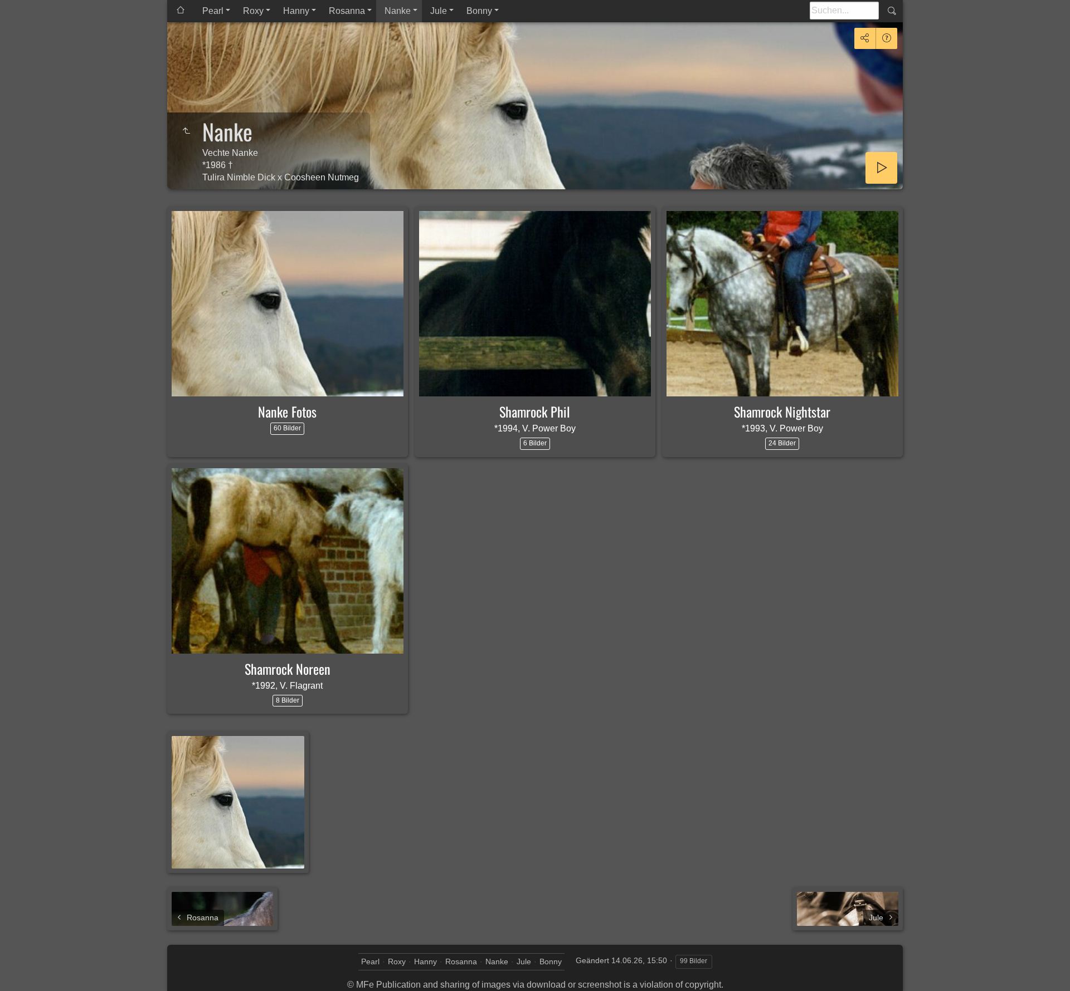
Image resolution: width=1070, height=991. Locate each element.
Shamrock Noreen (287, 669)
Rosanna (347, 11)
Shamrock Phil (534, 411)
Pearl (212, 11)
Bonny (479, 11)
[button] (22, 968)
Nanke (398, 11)
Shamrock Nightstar (782, 411)
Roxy (253, 11)
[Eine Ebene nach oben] (186, 131)
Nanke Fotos (287, 411)
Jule (438, 11)
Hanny (296, 11)
